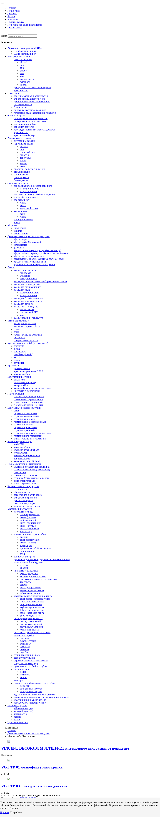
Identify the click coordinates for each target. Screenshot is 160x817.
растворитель (21, 489)
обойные (24, 649)
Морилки (13, 225)
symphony (25, 82)
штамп (23, 584)
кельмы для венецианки (33, 576)
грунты (18, 329)
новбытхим (20, 228)
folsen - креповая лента (32, 610)
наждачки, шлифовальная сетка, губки (34, 683)
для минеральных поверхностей (31, 96)
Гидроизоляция (16, 393)
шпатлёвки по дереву (25, 382)
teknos (17, 719)
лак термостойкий (23, 219)
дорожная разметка (24, 126)
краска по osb (21, 90)
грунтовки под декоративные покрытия (35, 112)
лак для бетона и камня (26, 197)
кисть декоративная (30, 587)
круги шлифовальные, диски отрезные (34, 694)
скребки (24, 652)
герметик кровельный (25, 427)
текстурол (25, 157)
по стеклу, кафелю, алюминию (30, 110)
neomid (23, 166)
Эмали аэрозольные (18, 320)
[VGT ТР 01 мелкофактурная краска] (9, 760)
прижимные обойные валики (35, 548)
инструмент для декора (26, 570)
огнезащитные (21, 177)
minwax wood (21, 233)
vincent (23, 84)
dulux (23, 65)
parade (23, 70)
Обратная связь (16, 22)
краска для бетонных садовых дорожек (34, 129)
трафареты (25, 582)
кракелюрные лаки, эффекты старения (34, 264)
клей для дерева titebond (26, 450)
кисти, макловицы (23, 511)
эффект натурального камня (29, 256)
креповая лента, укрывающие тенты (33, 596)
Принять (4, 812)
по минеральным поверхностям (31, 118)
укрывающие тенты (30, 615)
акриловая (25, 273)
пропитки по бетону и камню (29, 169)
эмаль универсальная (25, 270)
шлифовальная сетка (31, 688)
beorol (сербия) (28, 517)
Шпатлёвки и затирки (19, 376)
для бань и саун (22, 200)
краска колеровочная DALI (28, 371)
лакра (23, 160)
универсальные (22, 368)
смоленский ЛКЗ (29, 312)
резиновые (25, 643)
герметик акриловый (25, 419)
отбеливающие (22, 171)
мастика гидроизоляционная (29, 396)
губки (23, 553)
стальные (25, 638)
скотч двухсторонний (31, 627)
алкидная (25, 275)
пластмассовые (28, 641)
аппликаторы (27, 551)
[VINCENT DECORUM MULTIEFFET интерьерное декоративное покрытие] (9, 741)
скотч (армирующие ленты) (28, 618)
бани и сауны (21, 174)
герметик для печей (24, 430)
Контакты (13, 19)
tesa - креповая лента (31, 604)
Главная (12, 8)
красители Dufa (22, 374)
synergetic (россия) (23, 711)
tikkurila (24, 62)
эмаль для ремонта (23, 303)
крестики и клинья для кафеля (30, 700)
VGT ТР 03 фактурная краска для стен (34, 786)
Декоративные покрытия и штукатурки (29, 236)
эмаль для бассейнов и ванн (28, 298)
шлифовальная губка (31, 691)
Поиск (4, 35)
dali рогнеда (20, 351)
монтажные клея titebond (27, 461)
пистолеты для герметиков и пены (32, 632)
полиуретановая (28, 278)
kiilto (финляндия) (23, 708)
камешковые (20, 244)
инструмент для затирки (27, 391)
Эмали (11, 267)
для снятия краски (23, 500)
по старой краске (23, 104)
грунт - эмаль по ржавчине (28, 334)
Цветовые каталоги (18, 722)
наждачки (25, 686)
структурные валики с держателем (38, 579)
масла (23, 202)
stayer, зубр (26, 545)
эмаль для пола (22, 289)
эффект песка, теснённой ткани (30, 261)
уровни (24, 568)
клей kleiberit (20, 452)
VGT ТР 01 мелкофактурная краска (31, 767)
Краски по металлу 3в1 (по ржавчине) (28, 343)
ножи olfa (25, 674)
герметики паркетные (25, 413)
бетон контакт (21, 107)
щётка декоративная (30, 593)
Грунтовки (13, 93)
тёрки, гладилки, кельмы (27, 655)
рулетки (24, 565)
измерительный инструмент (29, 562)
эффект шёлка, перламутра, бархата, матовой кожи (41, 253)
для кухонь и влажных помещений (32, 87)
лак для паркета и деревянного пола (33, 185)
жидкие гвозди (22, 458)
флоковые (19, 247)
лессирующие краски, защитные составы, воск (39, 259)
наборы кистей (28, 520)
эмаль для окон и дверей (27, 284)
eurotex (23, 163)
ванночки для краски (25, 556)
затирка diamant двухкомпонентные (33, 388)
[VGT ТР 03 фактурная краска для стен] (9, 779)
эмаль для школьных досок (28, 301)
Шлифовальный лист (25, 53)
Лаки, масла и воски (18, 183)
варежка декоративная (32, 590)
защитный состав (29, 208)
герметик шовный (23, 424)
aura (22, 73)
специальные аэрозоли (26, 340)
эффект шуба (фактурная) (27, 242)
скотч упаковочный (30, 621)
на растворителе (28, 191)
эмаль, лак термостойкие (27, 326)
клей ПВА (19, 444)
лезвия (23, 677)
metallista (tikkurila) (23, 354)
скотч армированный (31, 624)
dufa (22, 67)
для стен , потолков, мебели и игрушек (34, 194)
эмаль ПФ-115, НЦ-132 (26, 306)
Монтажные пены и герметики (24, 407)
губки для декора (29, 573)
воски (23, 205)
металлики (19, 337)
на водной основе (29, 188)
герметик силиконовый (26, 416)
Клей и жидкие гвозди (20, 441)
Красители (13, 365)
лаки (22, 214)
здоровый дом (27, 152)
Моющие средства (17, 705)
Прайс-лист (14, 10)
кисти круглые (28, 525)
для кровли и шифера (25, 124)
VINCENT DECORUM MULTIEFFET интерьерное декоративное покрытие (65, 748)
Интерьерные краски (19, 56)
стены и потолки (23, 59)
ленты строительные (25, 483)
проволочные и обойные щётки (31, 666)
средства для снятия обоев (28, 494)
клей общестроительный (27, 455)
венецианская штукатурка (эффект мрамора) (37, 250)
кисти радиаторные (30, 523)
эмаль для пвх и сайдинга (27, 287)
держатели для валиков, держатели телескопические (42, 559)
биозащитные (21, 180)
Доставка (12, 13)
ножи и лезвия (21, 669)
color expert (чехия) (30, 514)
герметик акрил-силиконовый (30, 421)
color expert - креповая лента (35, 598)
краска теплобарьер (24, 135)
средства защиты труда (26, 663)
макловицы (26, 531)
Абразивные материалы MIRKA (25, 48)
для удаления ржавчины (26, 497)
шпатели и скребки (24, 635)
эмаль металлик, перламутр (28, 317)
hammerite (19, 346)
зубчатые (25, 646)
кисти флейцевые (29, 528)
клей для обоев (22, 447)
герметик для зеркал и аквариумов (32, 433)
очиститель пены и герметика (30, 438)
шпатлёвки (19, 379)
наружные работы (23, 143)
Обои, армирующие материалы (24, 464)
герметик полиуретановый (28, 435)
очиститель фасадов (24, 503)
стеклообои (20, 472)
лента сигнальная (29, 629)
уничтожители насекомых (28, 506)
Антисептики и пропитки (21, 138)
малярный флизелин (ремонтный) (32, 469)
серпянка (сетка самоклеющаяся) (31, 478)
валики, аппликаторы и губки (30, 534)
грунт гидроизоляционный (28, 402)
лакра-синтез (27, 79)
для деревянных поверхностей (30, 98)
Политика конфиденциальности (25, 24)
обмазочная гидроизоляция (28, 399)
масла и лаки (21, 211)
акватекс (24, 155)
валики (24, 537)
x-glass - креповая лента (32, 607)
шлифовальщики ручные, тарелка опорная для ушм (41, 697)
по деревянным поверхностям (30, 121)
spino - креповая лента (32, 601)
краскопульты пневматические (30, 702)
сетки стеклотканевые (25, 475)
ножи (23, 671)
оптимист (19, 362)
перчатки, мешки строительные (31, 660)
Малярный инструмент (20, 509)
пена (16, 410)
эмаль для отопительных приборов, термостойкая (40, 281)
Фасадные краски (17, 115)
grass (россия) (21, 714)
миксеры (18, 680)
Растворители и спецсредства (23, 486)
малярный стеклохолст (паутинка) (32, 466)
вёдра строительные (24, 657)
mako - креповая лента (32, 612)
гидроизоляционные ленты (28, 405)
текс (22, 76)
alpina (17, 348)
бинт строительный (24, 480)
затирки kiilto (21, 385)
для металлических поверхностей (32, 101)
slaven (17, 357)
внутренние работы (24, 141)
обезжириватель (22, 492)
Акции (11, 16)
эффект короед (21, 239)
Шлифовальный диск (25, 51)
